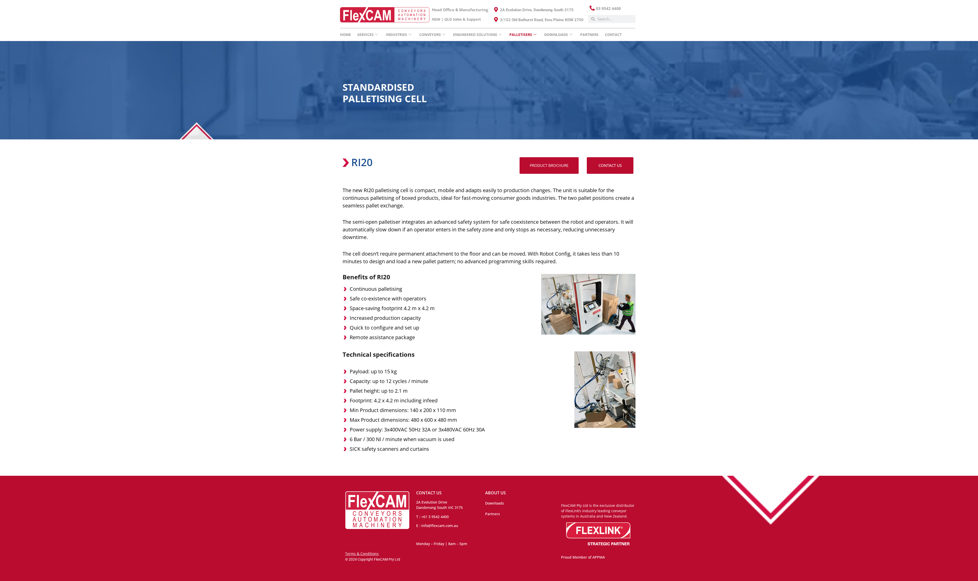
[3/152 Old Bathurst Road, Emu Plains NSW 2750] (496, 19)
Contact (613, 34)
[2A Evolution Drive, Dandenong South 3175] (496, 9)
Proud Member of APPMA (583, 557)
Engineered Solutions (475, 34)
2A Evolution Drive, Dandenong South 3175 (537, 10)
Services (365, 34)
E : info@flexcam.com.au (437, 525)
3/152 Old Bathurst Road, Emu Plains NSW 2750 (541, 20)
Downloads (494, 503)
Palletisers (520, 34)
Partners (589, 34)
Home (345, 34)
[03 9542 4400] (592, 8)
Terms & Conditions (362, 553)
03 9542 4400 (608, 8)
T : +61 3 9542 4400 (432, 516)
